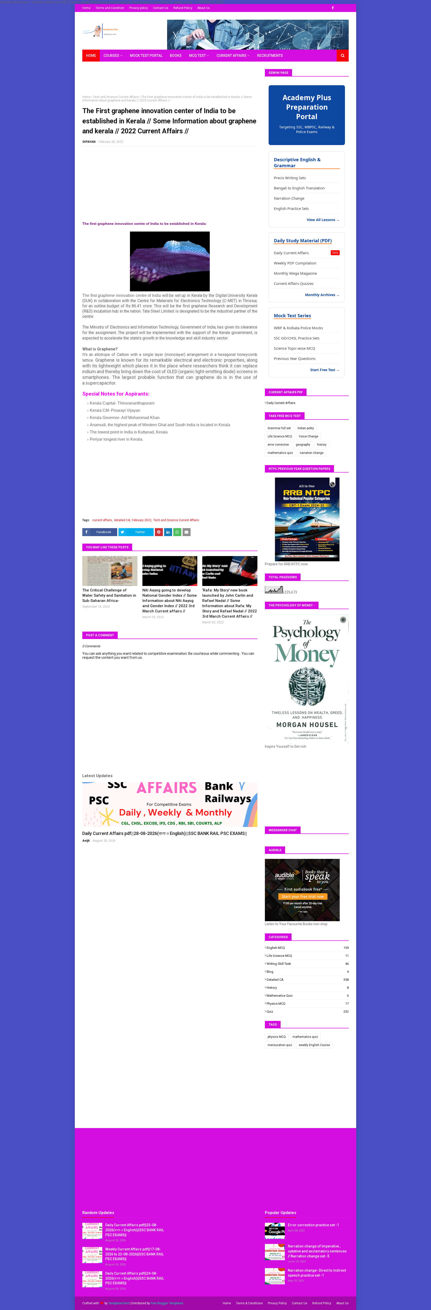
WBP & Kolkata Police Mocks (298, 327)
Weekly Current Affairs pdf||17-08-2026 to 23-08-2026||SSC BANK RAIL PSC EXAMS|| (134, 1254)
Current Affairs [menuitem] (231, 56)
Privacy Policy (277, 1303)
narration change (311, 453)
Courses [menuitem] (111, 56)
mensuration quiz (280, 1045)
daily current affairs (281, 403)
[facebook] (332, 8)
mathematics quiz (280, 453)
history (321, 444)
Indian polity (306, 428)
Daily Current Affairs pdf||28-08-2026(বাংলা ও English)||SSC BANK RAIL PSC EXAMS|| (164, 833)
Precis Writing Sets (290, 177)
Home (86, 8)
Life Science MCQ (280, 436)
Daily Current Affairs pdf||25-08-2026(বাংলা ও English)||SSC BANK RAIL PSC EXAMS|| (134, 1230)
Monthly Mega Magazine (295, 273)
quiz (308, 1011)
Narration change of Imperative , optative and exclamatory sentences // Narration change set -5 (317, 1251)
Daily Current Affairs (306, 252)
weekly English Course (314, 1045)
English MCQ (308, 948)
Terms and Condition (110, 8)
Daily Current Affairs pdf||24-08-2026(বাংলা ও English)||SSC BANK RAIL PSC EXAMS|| (134, 1278)
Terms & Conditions (249, 1303)
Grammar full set (279, 428)
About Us (203, 8)
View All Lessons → (323, 219)
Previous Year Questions (295, 358)
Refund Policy (182, 8)
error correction (278, 444)
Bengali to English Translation (299, 187)
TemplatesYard (118, 1303)
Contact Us (160, 8)
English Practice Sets (291, 208)
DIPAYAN (89, 142)
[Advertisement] (173, 80)
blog (308, 972)
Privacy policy (138, 8)
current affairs (102, 520)
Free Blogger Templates (167, 1303)
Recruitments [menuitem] (270, 56)
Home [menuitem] (91, 56)
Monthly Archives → (322, 294)
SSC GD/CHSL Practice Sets (297, 337)
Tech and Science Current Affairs (116, 97)
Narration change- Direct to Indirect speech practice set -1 (317, 1272)
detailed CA (122, 520)
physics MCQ (308, 1003)
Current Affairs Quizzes (294, 283)
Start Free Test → (325, 369)
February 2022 (141, 520)
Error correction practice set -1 (313, 1225)
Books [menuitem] (176, 56)
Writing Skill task (308, 964)
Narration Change (289, 198)
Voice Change (308, 436)
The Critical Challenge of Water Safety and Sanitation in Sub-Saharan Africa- (109, 595)
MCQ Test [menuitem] (197, 56)
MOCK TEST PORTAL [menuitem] (146, 56)
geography (303, 444)
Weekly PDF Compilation (295, 262)
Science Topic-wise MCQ (294, 348)
